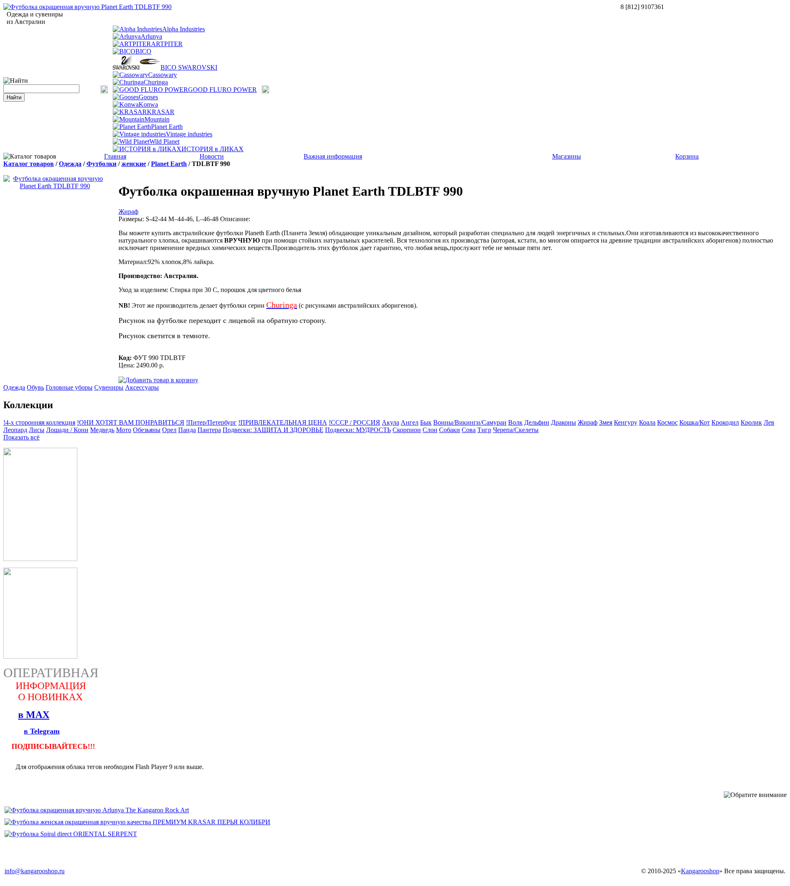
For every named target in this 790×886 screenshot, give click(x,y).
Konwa (148, 104)
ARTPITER (167, 43)
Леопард (15, 429)
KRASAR (160, 111)
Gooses (148, 97)
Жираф (128, 211)
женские (133, 163)
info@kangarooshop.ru (35, 870)
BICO (143, 51)
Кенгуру (625, 422)
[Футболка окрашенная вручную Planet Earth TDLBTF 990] (87, 6)
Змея (605, 422)
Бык (426, 422)
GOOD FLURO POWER (222, 89)
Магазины (566, 156)
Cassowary (162, 74)
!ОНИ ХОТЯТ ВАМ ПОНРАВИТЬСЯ (130, 422)
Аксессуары (142, 387)
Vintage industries (189, 134)
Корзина (687, 156)
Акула (390, 422)
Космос (667, 422)
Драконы (563, 422)
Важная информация (333, 156)
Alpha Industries (183, 29)
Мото (123, 429)
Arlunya (151, 36)
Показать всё (21, 437)
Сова (469, 429)
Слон (430, 429)
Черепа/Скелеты (516, 429)
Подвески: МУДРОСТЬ (358, 429)
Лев (769, 422)
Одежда (70, 163)
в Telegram (42, 731)
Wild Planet (164, 141)
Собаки (449, 429)
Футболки (101, 163)
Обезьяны (146, 429)
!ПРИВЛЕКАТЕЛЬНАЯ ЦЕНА (282, 422)
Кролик (751, 422)
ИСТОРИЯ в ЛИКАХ (212, 148)
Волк (515, 422)
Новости (212, 156)
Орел (169, 429)
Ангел (409, 422)
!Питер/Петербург (211, 422)
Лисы (36, 429)
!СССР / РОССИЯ (354, 422)
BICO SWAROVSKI (188, 67)
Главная (115, 156)
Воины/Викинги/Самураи (470, 422)
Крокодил (725, 422)
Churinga (156, 82)
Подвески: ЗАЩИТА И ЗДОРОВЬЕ (273, 429)
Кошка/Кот (694, 422)
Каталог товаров (28, 163)
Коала (647, 422)
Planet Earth (167, 126)
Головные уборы (69, 387)
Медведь (102, 429)
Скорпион (407, 429)
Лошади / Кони (67, 429)
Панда (187, 429)
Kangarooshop (700, 870)
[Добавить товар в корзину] (158, 379)
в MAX (33, 714)
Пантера (209, 429)
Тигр (484, 429)
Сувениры (108, 387)
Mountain (157, 119)
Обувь (35, 387)
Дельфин (536, 422)
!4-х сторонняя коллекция (39, 422)
